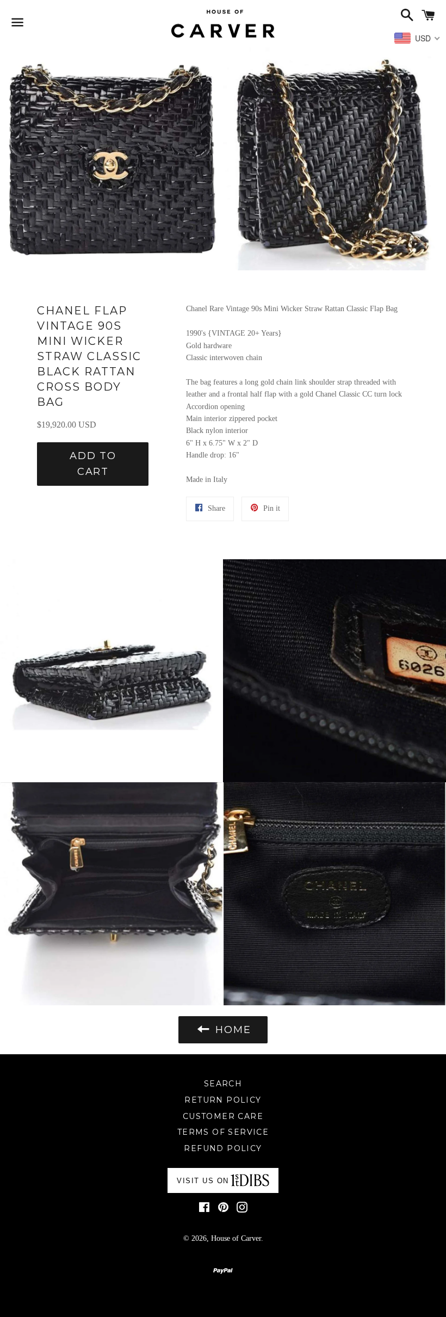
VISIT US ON (203, 1180)
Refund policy (223, 1148)
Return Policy (222, 1100)
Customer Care (223, 1116)
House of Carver (236, 1238)
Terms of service (223, 1132)
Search (223, 1084)
